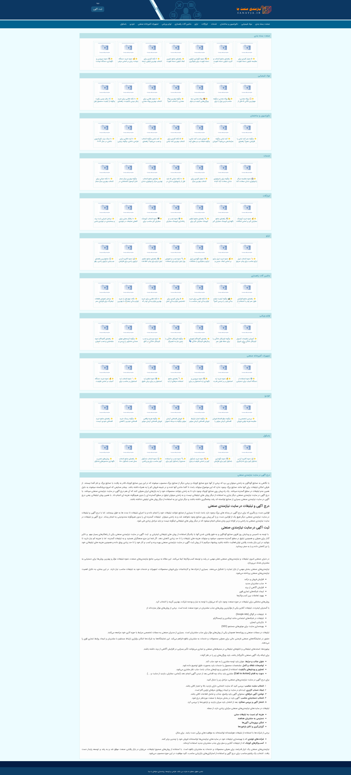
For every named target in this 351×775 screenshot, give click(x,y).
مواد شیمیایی (246, 24)
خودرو (132, 24)
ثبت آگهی (97, 9)
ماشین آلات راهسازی (183, 24)
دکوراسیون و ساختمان (229, 24)
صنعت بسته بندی (262, 24)
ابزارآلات (204, 24)
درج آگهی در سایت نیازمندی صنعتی (253, 475)
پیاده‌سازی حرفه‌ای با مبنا (156, 771)
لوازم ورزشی (166, 24)
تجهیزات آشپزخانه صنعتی (148, 24)
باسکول (123, 24)
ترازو (196, 24)
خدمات (214, 24)
